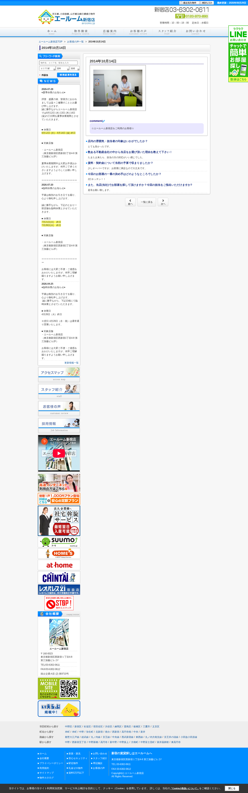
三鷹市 (146, 726)
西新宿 (115, 731)
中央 (135, 731)
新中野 (113, 742)
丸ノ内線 (95, 737)
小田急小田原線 (189, 737)
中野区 (68, 726)
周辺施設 (97, 763)
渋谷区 (108, 726)
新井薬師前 (163, 742)
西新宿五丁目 (79, 742)
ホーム (43, 753)
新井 (143, 731)
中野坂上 (124, 742)
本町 (67, 731)
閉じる (231, 788)
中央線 (115, 737)
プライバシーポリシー (51, 763)
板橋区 (137, 726)
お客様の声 (99, 768)
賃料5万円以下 (76, 772)
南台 (107, 731)
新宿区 (78, 726)
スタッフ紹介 (100, 758)
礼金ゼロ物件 (76, 768)
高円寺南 (126, 731)
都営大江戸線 (72, 737)
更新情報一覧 (71, 362)
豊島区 (127, 726)
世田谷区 (98, 726)
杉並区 (87, 726)
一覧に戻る (147, 202)
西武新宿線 (127, 737)
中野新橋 (93, 742)
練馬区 (118, 726)
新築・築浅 (74, 753)
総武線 (85, 737)
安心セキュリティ (78, 758)
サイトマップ (47, 772)
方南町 (134, 742)
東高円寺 (176, 742)
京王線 (106, 737)
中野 (81, 731)
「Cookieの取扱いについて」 (184, 788)
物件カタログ (47, 777)
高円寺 (103, 742)
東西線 (139, 737)
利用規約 (44, 768)
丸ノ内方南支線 (153, 737)
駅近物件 (73, 763)
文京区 (155, 726)
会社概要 (44, 758)
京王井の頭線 (171, 737)
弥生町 (89, 731)
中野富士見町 (148, 742)
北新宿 (99, 731)
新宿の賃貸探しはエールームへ (131, 753)
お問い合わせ (100, 753)
